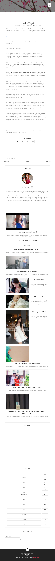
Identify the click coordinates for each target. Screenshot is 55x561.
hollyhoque (24, 514)
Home (27, 161)
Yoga (24, 497)
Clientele (31, 543)
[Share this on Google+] (22, 141)
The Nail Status (24, 494)
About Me (24, 543)
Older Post (48, 161)
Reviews (24, 489)
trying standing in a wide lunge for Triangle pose (27, 64)
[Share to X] (17, 141)
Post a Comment (11, 158)
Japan (24, 484)
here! (39, 200)
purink (24, 524)
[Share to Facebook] (38, 141)
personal (40, 25)
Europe (24, 479)
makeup (23, 517)
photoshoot (24, 521)
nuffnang (24, 519)
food (24, 512)
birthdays (24, 502)
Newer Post (6, 161)
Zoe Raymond (36, 557)
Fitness (24, 482)
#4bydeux (24, 474)
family (24, 507)
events (24, 504)
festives (24, 509)
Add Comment (29, 25)
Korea (24, 487)
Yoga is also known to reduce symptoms (28, 118)
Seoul (24, 492)
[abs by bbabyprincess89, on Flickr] (7, 36)
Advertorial (24, 477)
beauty (35, 25)
